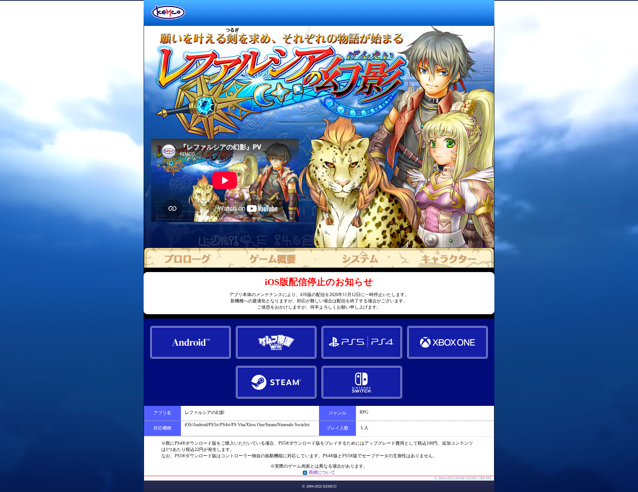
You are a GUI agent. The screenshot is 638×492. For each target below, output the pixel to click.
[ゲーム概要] (273, 258)
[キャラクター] (446, 258)
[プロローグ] (187, 258)
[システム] (360, 258)
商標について (322, 472)
